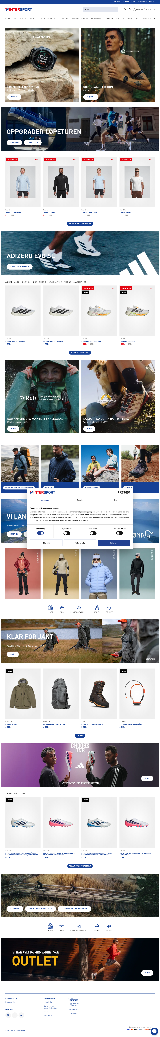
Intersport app (74, 1013)
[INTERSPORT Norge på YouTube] (21, 1015)
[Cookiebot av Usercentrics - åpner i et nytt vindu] (120, 492)
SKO (15, 19)
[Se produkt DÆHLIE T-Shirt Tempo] (137, 186)
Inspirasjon (132, 19)
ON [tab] (85, 282)
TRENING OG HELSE (80, 19)
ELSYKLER (14, 909)
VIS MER (80, 736)
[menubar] (80, 19)
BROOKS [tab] (42, 282)
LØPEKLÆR (33, 143)
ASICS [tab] (16, 282)
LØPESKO (14, 143)
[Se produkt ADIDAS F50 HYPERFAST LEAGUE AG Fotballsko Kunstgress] (137, 828)
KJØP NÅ (91, 97)
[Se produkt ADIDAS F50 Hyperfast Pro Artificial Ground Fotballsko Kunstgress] (61, 828)
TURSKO (128, 488)
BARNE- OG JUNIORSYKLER (40, 909)
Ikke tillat (46, 543)
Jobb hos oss (48, 1016)
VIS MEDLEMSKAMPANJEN (80, 224)
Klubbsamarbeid (50, 1012)
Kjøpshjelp (48, 1002)
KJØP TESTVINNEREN (19, 267)
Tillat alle (113, 543)
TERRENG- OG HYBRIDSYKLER (74, 909)
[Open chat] (154, 1031)
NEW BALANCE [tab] (55, 282)
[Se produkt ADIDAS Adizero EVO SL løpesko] (61, 315)
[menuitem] (146, 19)
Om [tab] (115, 500)
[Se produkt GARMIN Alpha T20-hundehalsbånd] (137, 698)
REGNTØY (49, 488)
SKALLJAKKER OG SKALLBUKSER (19, 488)
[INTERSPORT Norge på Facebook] (15, 1015)
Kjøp (13, 429)
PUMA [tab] (16, 794)
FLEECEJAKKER (92, 488)
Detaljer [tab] (80, 500)
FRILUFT (65, 19)
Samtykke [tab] (45, 500)
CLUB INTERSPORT (129, 2)
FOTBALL (34, 19)
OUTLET (152, 2)
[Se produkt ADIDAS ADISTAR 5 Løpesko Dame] (99, 315)
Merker (109, 19)
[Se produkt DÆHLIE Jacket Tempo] (61, 186)
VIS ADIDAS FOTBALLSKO (80, 866)
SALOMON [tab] (26, 282)
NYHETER (120, 19)
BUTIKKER (117, 2)
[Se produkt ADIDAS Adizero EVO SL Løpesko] (23, 315)
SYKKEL (23, 19)
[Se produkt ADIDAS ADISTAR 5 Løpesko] (137, 315)
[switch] (66, 533)
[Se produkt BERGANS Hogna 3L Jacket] (23, 698)
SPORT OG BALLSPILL (50, 19)
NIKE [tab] (34, 282)
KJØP (12, 654)
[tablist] (80, 282)
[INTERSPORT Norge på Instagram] (8, 1015)
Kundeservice (10, 1002)
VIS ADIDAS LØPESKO (80, 353)
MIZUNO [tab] (67, 282)
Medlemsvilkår (74, 1010)
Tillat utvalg (80, 543)
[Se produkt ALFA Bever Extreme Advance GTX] (99, 698)
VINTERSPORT (96, 19)
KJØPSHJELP (142, 2)
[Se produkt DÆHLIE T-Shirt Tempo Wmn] (99, 186)
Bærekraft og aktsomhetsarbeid (50, 1007)
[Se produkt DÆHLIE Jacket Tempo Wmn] (23, 186)
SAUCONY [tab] (77, 282)
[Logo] (19, 9)
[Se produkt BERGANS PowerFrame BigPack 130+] (61, 698)
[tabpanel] (80, 320)
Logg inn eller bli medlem (73, 1005)
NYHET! (14, 97)
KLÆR (7, 19)
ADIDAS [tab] (8, 282)
